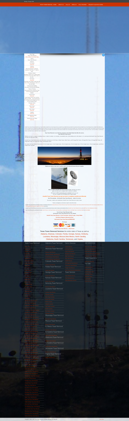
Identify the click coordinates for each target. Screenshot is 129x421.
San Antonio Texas (28, 286)
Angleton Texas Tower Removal (31, 328)
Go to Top (101, 419)
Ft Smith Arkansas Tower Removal (52, 256)
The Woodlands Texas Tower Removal (32, 406)
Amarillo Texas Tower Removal (31, 326)
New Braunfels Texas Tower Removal (32, 375)
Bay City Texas (28, 256)
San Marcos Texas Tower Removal (31, 324)
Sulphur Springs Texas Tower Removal (32, 401)
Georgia (71, 234)
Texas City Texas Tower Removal (31, 404)
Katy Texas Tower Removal (30, 307)
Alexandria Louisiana (49, 294)
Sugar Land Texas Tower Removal (31, 399)
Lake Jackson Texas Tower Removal (32, 310)
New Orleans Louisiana (49, 311)
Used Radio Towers (89, 274)
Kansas (77, 234)
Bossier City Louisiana (49, 299)
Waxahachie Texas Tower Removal (31, 411)
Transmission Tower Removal (71, 265)
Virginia (80, 239)
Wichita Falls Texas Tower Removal (32, 415)
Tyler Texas (27, 293)
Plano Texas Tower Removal (30, 385)
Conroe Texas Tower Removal (30, 347)
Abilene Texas (27, 246)
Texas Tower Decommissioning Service (72, 270)
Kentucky (84, 234)
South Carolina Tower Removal (51, 346)
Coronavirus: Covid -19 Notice (91, 256)
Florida (65, 234)
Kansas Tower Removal (50, 281)
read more (32, 64)
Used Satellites (88, 278)
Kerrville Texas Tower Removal (31, 366)
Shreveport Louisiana (49, 313)
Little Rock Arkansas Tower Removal (52, 254)
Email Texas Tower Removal (90, 251)
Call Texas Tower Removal (90, 249)
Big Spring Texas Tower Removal (31, 331)
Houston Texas (28, 274)
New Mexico (70, 236)
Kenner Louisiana (48, 301)
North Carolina (80, 236)
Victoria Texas (27, 296)
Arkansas (51, 234)
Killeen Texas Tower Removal (30, 368)
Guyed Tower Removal (69, 204)
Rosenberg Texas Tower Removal (31, 392)
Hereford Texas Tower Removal (31, 343)
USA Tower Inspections (89, 261)
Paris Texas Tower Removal (30, 378)
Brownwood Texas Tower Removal (31, 340)
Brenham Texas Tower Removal (31, 338)
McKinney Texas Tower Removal (31, 373)
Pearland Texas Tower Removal (31, 382)
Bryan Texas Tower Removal (30, 303)
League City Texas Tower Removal (31, 371)
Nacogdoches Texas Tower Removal (32, 319)
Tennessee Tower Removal (50, 351)
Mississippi (54, 236)
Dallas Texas (27, 265)
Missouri (62, 236)
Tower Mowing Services (69, 278)
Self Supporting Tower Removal (31, 206)
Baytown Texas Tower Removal (31, 300)
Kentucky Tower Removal (50, 286)
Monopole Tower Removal (70, 253)
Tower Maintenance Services (70, 280)
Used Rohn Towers (88, 276)
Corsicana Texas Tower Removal (31, 352)
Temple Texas (27, 289)
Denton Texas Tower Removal (30, 354)
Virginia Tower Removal (49, 357)
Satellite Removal (100, 204)
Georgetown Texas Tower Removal (31, 305)
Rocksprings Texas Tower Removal (32, 390)
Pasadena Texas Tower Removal (31, 380)
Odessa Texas (28, 281)
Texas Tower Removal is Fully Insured (92, 253)
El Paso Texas (28, 267)
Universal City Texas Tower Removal (32, 408)
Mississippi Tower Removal (50, 318)
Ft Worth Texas (28, 270)
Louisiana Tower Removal (50, 292)
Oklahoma (49, 239)
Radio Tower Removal (85, 204)
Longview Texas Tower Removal (31, 312)
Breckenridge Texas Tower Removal (32, 335)
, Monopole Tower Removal (77, 204)
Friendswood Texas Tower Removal (32, 357)
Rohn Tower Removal (93, 204)
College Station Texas (29, 260)
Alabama (44, 234)
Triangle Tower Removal (40, 206)
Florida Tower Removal (49, 270)
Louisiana (46, 236)
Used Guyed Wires (88, 269)
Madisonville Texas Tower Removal (32, 317)
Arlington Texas (28, 251)
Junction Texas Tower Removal (31, 364)
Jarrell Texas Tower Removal (30, 361)
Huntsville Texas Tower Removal (31, 359)
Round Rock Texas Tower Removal (31, 394)
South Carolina (59, 239)
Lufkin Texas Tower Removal (30, 314)
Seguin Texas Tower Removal (30, 397)
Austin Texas (27, 253)
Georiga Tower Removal (50, 275)
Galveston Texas (28, 272)
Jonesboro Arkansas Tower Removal (52, 259)
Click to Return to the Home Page (32, 56)
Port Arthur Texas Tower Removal (31, 387)
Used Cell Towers (88, 281)
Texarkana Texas (28, 291)
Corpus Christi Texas (29, 263)
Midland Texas (28, 279)
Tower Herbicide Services (70, 275)
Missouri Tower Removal (50, 324)
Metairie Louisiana (48, 308)
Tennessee (69, 239)
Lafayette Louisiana (49, 304)
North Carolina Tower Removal (51, 335)
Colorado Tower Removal (50, 264)
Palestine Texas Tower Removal (31, 321)
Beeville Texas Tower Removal (31, 333)
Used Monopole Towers (89, 271)
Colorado (58, 234)
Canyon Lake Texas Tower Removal (32, 345)
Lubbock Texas (28, 277)
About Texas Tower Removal (90, 246)
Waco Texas (27, 298)
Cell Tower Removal (69, 249)
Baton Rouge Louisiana (49, 296)
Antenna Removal (55, 204)
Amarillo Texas (28, 249)
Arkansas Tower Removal (50, 252)
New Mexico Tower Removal (50, 329)
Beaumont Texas (28, 258)
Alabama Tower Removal (50, 246)
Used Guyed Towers (89, 267)
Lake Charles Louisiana (49, 306)
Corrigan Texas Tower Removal (31, 350)
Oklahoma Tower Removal (50, 340)
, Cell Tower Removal (61, 204)
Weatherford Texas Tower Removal (31, 413)
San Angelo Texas (28, 284)
